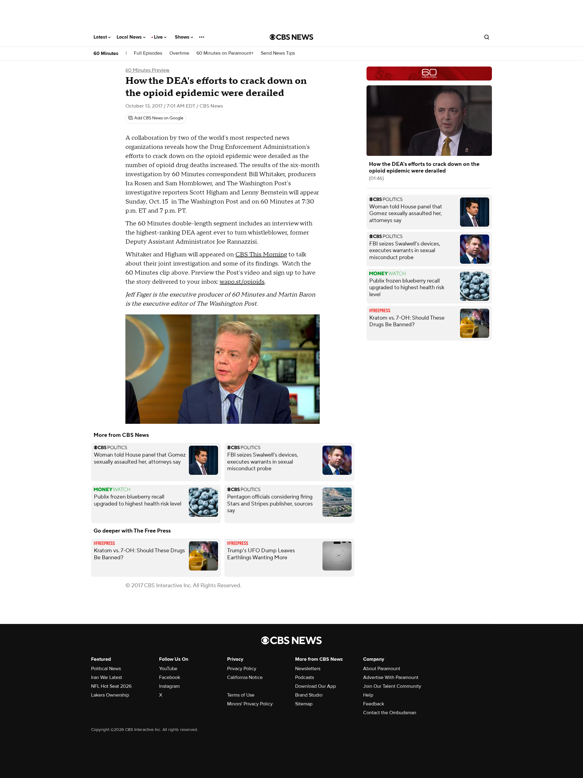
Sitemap (303, 703)
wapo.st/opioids (242, 282)
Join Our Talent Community (392, 686)
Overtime (179, 53)
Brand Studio (308, 695)
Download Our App (315, 686)
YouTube (168, 668)
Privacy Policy (241, 668)
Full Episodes (148, 53)
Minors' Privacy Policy (250, 703)
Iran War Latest (106, 677)
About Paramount (381, 668)
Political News (106, 668)
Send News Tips (278, 53)
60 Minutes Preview (147, 70)
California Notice (245, 677)
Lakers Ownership (110, 695)
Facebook (169, 677)
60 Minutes (106, 53)
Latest (101, 37)
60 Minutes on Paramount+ (225, 53)
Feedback (373, 703)
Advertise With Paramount (390, 677)
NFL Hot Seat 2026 (111, 686)
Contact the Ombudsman (389, 712)
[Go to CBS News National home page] (291, 37)
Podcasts (304, 677)
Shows (183, 37)
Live (159, 37)
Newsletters (307, 668)
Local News (130, 37)
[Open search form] (486, 37)
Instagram (169, 686)
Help (368, 695)
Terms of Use (240, 695)
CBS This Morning (261, 255)
